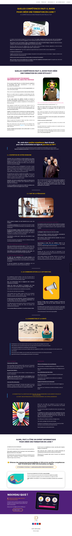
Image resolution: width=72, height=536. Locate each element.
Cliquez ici (22, 125)
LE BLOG (68, 2)
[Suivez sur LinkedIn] (37, 524)
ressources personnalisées (29, 462)
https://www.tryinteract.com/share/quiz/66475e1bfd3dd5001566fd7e (35, 467)
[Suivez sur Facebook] (33, 524)
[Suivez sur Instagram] (35, 524)
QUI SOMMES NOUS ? (60, 2)
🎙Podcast (44, 2)
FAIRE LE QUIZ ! (17, 510)
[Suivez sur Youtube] (40, 524)
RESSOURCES (50, 2)
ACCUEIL (38, 2)
